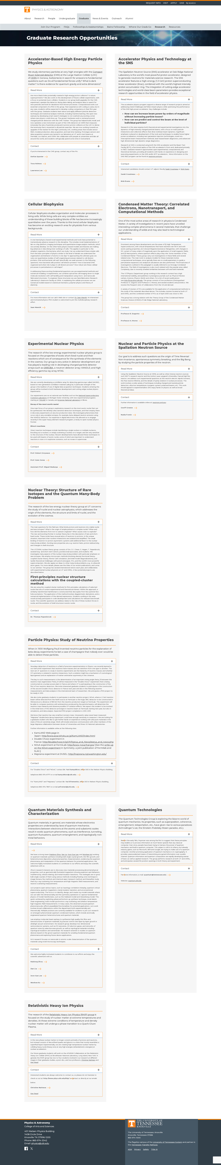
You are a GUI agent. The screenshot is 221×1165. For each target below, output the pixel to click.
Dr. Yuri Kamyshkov (71, 769)
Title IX (154, 1149)
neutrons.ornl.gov (155, 156)
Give (182, 3)
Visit (165, 3)
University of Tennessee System (167, 1142)
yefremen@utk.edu (66, 787)
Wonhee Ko (87, 854)
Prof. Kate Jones (38, 460)
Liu (66, 854)
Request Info (153, 3)
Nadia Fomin (126, 415)
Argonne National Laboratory (69, 400)
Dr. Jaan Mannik (81, 297)
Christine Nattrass (88, 1060)
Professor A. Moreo (129, 321)
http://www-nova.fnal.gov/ (80, 745)
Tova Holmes (36, 163)
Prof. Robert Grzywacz (40, 453)
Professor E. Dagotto (130, 314)
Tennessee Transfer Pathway (144, 1145)
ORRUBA (48, 368)
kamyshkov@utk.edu (67, 775)
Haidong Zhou (55, 854)
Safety (146, 1149)
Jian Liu (34, 969)
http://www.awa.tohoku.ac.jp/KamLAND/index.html (68, 736)
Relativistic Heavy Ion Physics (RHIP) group (71, 1014)
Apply (174, 3)
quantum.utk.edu (134, 881)
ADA (130, 1149)
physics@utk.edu (40, 1143)
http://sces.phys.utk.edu (133, 280)
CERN (34, 78)
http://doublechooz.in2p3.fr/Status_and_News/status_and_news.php (77, 742)
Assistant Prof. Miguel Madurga (44, 467)
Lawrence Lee (36, 170)
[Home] (145, 1125)
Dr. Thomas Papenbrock (41, 617)
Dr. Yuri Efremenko (71, 782)
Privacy (137, 1149)
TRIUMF (42, 400)
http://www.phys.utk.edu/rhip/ (56, 1078)
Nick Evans (185, 169)
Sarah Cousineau (171, 169)
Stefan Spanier (37, 156)
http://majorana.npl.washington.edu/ (87, 754)
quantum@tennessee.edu (155, 875)
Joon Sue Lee (73, 854)
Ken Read (34, 1062)
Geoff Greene (127, 408)
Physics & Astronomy (47, 9)
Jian (63, 854)
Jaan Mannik (36, 307)
